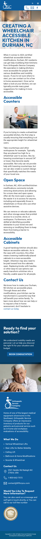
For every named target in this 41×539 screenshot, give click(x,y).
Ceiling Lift (10, 452)
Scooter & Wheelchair (15, 460)
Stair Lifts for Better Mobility (18, 448)
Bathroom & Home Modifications (20, 456)
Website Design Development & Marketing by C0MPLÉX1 (22, 534)
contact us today (11, 309)
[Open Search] (32, 3)
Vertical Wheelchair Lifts (16, 444)
